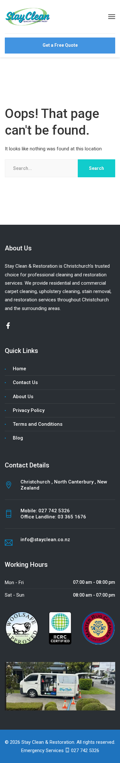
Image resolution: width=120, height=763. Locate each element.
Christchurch (36, 482)
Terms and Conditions (37, 424)
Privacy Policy (28, 410)
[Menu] (111, 16)
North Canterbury (74, 482)
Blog (18, 438)
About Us (23, 396)
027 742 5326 (54, 511)
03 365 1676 (72, 517)
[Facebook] (8, 326)
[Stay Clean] (28, 16)
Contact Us (25, 382)
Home (19, 369)
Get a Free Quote (60, 45)
